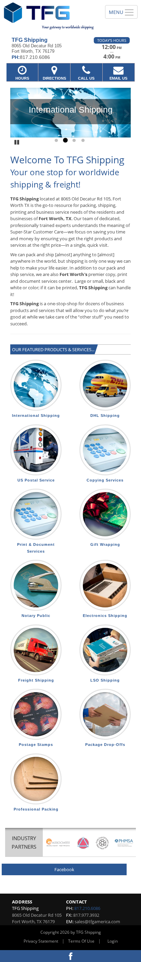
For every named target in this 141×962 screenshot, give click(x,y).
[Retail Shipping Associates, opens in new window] (58, 842)
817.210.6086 (87, 908)
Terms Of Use (81, 941)
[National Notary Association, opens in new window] (83, 842)
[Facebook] (70, 956)
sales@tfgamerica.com (97, 921)
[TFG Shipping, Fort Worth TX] (49, 16)
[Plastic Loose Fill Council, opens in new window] (102, 842)
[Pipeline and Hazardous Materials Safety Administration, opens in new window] (124, 842)
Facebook (64, 869)
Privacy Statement (41, 941)
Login (112, 941)
